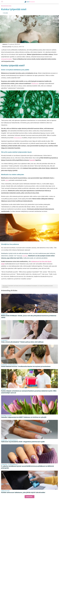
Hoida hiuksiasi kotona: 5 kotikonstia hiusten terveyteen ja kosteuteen (26, 366)
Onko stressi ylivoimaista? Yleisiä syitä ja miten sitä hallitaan (22, 342)
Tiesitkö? (3, 389)
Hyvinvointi (4, 340)
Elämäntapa (4, 314)
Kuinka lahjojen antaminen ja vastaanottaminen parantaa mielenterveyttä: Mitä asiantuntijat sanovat (28, 392)
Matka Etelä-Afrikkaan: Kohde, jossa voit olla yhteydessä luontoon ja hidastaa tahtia (28, 316)
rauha (6, 180)
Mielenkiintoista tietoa (6, 5)
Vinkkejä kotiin (5, 490)
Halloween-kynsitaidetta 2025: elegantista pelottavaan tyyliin (23, 442)
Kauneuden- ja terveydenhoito (9, 364)
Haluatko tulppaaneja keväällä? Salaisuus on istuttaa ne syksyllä (23, 417)
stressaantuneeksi (6, 59)
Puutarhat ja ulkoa (6, 415)
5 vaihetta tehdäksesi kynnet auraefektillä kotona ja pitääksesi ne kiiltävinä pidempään (27, 467)
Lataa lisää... (29, 496)
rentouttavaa (17, 137)
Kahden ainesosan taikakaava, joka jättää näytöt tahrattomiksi (23, 492)
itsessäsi (32, 160)
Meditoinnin (35, 83)
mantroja (24, 255)
